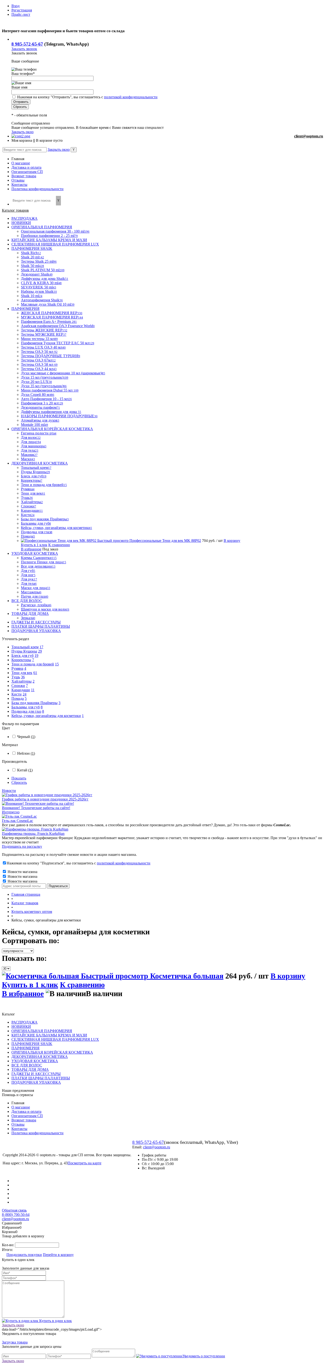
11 (32, 690)
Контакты (19, 185)
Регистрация (21, 10)
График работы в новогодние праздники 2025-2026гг (45, 799)
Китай (25, 770)
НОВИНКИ (21, 1027)
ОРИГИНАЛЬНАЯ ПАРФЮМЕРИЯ (41, 1031)
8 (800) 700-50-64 (16, 1215)
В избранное (31, 549)
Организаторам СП (27, 172)
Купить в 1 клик (34, 545)
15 (57, 664)
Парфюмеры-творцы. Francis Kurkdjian (33, 834)
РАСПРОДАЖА (24, 1022)
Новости (9, 791)
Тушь (15, 677)
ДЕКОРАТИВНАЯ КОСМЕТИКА (39, 1057)
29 (40, 651)
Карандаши (20, 690)
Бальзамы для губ (25, 707)
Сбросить (19, 782)
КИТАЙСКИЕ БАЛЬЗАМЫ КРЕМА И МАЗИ (49, 1035)
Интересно (11, 812)
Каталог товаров (15, 210)
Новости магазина (22, 872)
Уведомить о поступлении (203, 1356)
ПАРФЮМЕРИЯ (25, 1048)
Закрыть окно (22, 132)
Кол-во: (8, 1245)
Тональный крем (25, 647)
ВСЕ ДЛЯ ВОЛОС (26, 1065)
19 (36, 656)
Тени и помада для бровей (32, 664)
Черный (26, 737)
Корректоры (21, 660)
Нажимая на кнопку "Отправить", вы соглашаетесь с (87, 97)
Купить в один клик (55, 1321)
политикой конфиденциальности (131, 97)
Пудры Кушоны (24, 651)
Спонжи (18, 686)
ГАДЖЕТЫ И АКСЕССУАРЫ (36, 1074)
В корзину (232, 541)
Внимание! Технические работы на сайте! (36, 808)
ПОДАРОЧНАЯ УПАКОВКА (36, 1082)
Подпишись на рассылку (22, 846)
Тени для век (21, 673)
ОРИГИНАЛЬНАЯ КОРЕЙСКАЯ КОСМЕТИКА (52, 1052)
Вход (15, 6)
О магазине (20, 163)
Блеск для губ (22, 656)
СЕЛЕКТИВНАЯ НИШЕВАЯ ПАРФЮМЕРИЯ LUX (55, 1039)
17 (41, 647)
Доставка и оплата (26, 167)
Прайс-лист (20, 14)
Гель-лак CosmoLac (17, 821)
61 (35, 673)
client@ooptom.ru (308, 136)
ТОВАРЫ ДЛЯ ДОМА (30, 1069)
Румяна (17, 668)
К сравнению (59, 545)
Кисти (16, 694)
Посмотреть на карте (84, 1163)
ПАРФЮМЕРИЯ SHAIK (31, 1044)
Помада (17, 698)
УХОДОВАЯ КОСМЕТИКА (34, 1061)
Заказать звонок (24, 49)
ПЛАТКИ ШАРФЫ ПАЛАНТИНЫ (40, 1078)
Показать (18, 778)
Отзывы (18, 180)
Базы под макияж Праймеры (34, 703)
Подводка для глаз (26, 711)
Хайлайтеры (21, 681)
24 (24, 694)
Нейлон (26, 753)
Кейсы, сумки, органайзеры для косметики (46, 716)
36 (23, 677)
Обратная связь (14, 1210)
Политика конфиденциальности (37, 189)
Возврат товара (23, 176)
